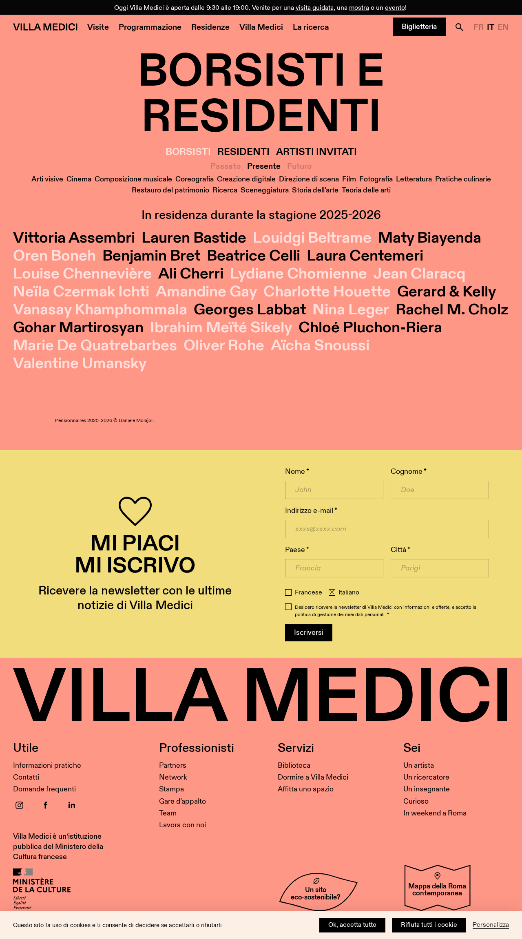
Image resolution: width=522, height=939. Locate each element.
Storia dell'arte (315, 190)
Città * (400, 550)
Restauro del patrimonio (170, 190)
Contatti (26, 777)
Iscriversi (308, 632)
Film (349, 179)
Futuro (299, 166)
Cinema (78, 179)
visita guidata (315, 8)
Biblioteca (294, 765)
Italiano (348, 593)
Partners (172, 765)
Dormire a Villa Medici (313, 777)
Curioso (416, 801)
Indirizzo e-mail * (311, 510)
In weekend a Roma (435, 813)
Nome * (297, 471)
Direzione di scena (309, 179)
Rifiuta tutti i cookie (429, 925)
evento (395, 8)
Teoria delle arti (366, 190)
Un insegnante (426, 789)
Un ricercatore (426, 777)
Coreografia (194, 179)
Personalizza (491, 925)
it (490, 27)
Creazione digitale (246, 179)
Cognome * (409, 471)
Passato (225, 166)
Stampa (171, 789)
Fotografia (376, 179)
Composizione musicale (133, 179)
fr (478, 27)
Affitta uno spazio (306, 789)
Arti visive (47, 179)
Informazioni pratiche (47, 765)
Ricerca (224, 190)
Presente (264, 166)
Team (168, 813)
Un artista (418, 765)
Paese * (297, 550)
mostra (359, 8)
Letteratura (414, 179)
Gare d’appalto (182, 801)
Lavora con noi (182, 825)
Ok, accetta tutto (352, 925)
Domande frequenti (44, 789)
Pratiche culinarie (463, 179)
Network (173, 777)
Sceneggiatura (265, 190)
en (503, 27)
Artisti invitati (316, 152)
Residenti (243, 152)
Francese (308, 593)
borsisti (188, 152)
